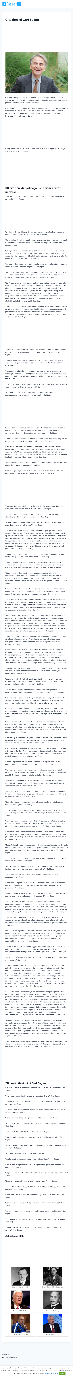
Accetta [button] (62, 1373)
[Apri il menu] (69, 3)
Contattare (6, 1354)
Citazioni (8, 16)
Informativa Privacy (9, 1357)
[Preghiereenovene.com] (11, 4)
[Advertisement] (36, 38)
